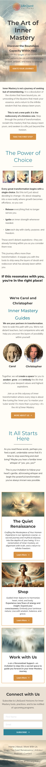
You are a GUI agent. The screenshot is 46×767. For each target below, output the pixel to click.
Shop (6, 750)
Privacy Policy (33, 761)
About (19, 746)
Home (12, 746)
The (12, 750)
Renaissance (26, 750)
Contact (28, 753)
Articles (38, 750)
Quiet (17, 750)
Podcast (18, 753)
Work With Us (30, 746)
